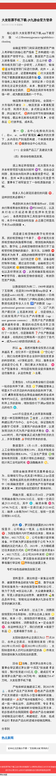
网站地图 (3, 775)
